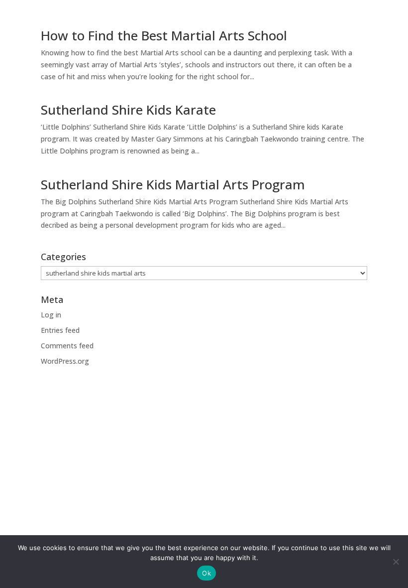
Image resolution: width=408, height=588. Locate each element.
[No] (396, 562)
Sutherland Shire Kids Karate (128, 110)
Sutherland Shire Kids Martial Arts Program (173, 184)
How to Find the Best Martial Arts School (164, 35)
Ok (206, 573)
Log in (51, 314)
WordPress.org (65, 361)
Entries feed (60, 330)
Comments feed (67, 345)
